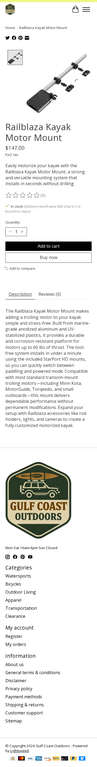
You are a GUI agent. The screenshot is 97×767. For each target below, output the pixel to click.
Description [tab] (20, 294)
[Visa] (30, 759)
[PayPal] (56, 759)
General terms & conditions (32, 672)
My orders (15, 644)
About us (14, 664)
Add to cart (49, 246)
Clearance (15, 616)
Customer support (24, 713)
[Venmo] (82, 759)
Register (13, 636)
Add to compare (22, 268)
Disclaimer (15, 681)
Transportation (21, 608)
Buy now (48, 257)
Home (10, 27)
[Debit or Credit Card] (64, 759)
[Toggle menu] (86, 9)
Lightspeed (19, 750)
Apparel (13, 600)
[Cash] (12, 759)
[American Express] (38, 759)
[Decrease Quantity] (10, 231)
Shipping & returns (24, 705)
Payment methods (23, 697)
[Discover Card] (47, 759)
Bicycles (13, 584)
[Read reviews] (22, 195)
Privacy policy (18, 689)
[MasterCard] (21, 759)
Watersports (18, 576)
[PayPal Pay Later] (73, 759)
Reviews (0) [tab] (50, 294)
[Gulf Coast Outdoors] (10, 9)
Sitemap (13, 721)
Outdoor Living (20, 592)
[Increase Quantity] (21, 231)
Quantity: (12, 222)
